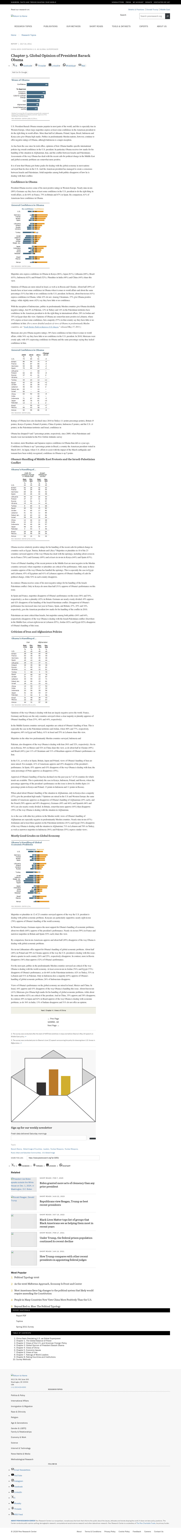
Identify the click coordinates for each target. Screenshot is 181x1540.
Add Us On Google (19, 72)
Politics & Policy (18, 1395)
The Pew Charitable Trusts (146, 1523)
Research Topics (23, 26)
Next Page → (53, 1025)
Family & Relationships (21, 1431)
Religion (14, 1417)
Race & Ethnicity (18, 1411)
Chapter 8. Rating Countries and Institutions (36, 1357)
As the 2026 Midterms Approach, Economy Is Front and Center (48, 1283)
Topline (19, 1321)
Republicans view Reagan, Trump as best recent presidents (64, 1203)
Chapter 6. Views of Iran (26, 1352)
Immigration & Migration (22, 1406)
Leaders (46, 1149)
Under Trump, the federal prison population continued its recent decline (66, 1239)
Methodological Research (22, 1459)
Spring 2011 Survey (25, 1327)
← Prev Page (53, 1018)
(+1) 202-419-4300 (18, 1387)
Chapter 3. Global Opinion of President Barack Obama (40, 1345)
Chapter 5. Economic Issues (28, 1350)
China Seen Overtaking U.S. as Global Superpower (34, 49)
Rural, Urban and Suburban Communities (26, 1153)
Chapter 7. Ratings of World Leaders (32, 1354)
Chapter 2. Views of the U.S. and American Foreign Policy (41, 1343)
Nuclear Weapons (56, 1149)
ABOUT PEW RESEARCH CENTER (23, 1521)
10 (57, 1022)
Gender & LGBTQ (18, 1428)
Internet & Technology (21, 1448)
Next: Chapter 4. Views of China (53, 1010)
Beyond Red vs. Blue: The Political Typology (37, 1306)
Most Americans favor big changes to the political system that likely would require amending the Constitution (53, 1292)
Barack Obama (16, 1149)
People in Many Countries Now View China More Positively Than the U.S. (53, 1299)
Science (14, 1442)
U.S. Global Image (48, 1153)
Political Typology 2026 (26, 1277)
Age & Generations (19, 1422)
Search (123, 15)
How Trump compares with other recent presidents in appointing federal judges (64, 1258)
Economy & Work (18, 1437)
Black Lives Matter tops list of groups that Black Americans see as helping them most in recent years (66, 1223)
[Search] (167, 16)
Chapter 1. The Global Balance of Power (34, 1340)
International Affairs (20, 1400)
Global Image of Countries (32, 1149)
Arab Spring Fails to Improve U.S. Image (41, 326)
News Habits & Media (20, 1453)
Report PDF (21, 1315)
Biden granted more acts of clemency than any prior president (67, 1184)
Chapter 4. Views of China (27, 1347)
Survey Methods (23, 1359)
